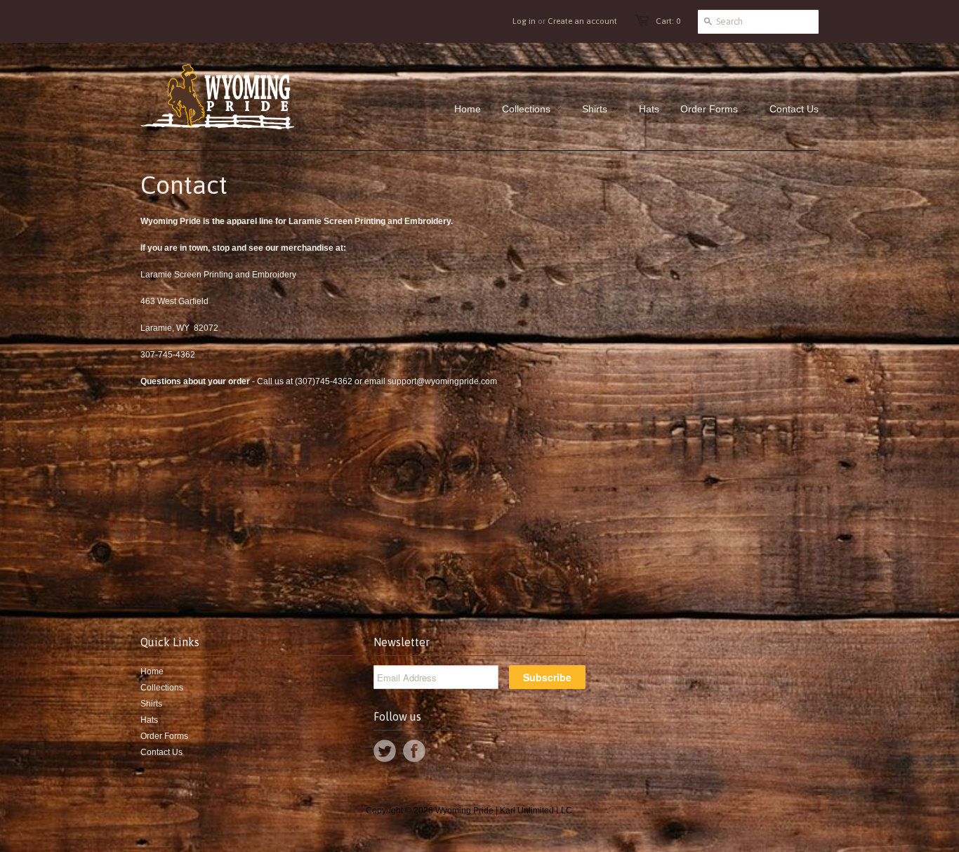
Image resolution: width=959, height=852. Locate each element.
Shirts (151, 704)
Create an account (582, 21)
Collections (161, 688)
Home (152, 671)
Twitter (384, 751)
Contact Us (161, 752)
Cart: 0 (668, 21)
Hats (149, 720)
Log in (524, 21)
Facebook (414, 751)
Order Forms (164, 736)
